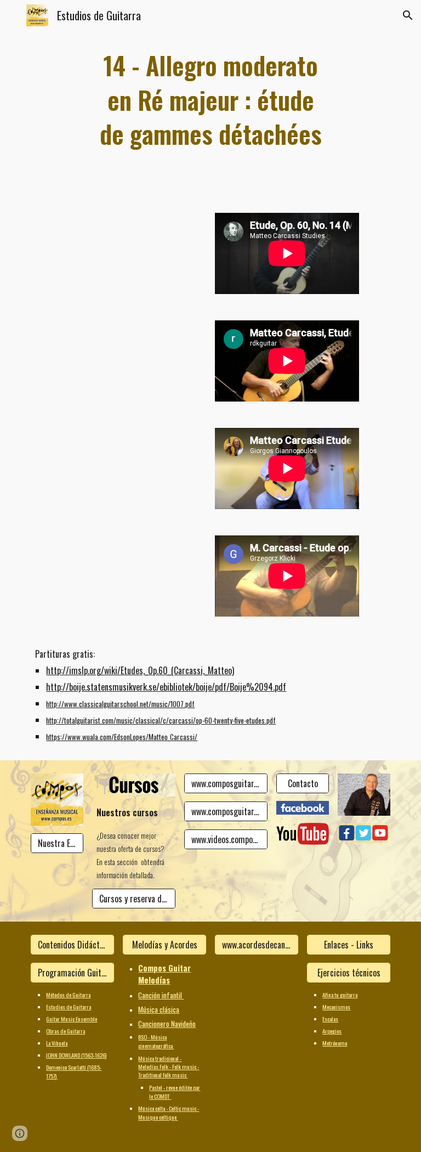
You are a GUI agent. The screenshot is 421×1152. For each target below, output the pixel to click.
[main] (210, 100)
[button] (13, 15)
